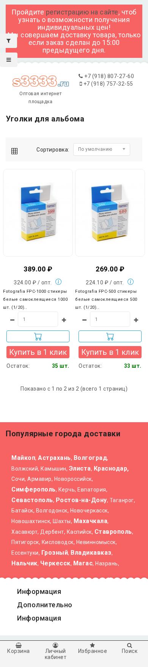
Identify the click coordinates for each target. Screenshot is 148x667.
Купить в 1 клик (38, 352)
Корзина (18, 651)
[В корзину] (37, 336)
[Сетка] (16, 150)
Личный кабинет (56, 654)
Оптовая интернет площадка (40, 97)
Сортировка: (52, 150)
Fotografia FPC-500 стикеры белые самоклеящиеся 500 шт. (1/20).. (106, 299)
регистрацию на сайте (82, 12)
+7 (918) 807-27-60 (108, 76)
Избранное (92, 651)
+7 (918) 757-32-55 (107, 84)
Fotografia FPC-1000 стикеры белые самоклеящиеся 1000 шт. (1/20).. (35, 299)
